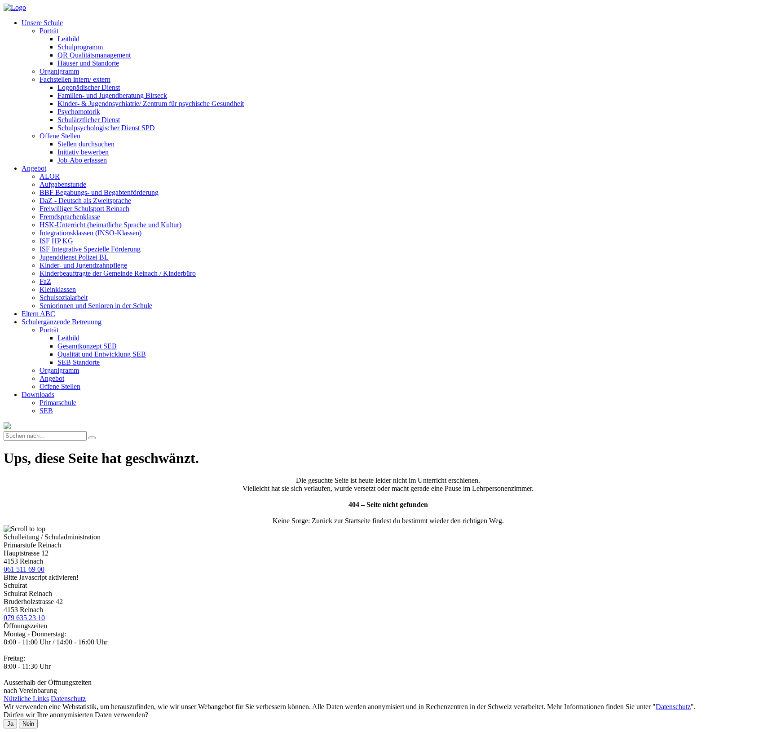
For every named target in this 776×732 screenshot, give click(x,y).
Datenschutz (68, 698)
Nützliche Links (26, 698)
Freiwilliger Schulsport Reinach (84, 208)
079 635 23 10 (24, 618)
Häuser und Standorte (88, 63)
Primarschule (58, 402)
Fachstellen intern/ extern (75, 79)
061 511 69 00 (24, 569)
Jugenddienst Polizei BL (74, 257)
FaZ (45, 281)
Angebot (34, 168)
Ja (10, 723)
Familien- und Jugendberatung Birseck (112, 95)
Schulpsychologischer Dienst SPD (106, 128)
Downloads (38, 394)
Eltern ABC (38, 313)
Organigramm (59, 71)
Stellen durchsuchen (86, 144)
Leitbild (68, 39)
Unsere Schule (42, 22)
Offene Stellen (60, 136)
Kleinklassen (58, 289)
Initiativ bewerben (83, 152)
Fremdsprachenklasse (70, 216)
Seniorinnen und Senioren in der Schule (96, 305)
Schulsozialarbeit (64, 297)
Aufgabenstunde (63, 184)
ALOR (50, 176)
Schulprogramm (80, 47)
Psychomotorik (78, 111)
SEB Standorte (78, 362)
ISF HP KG (56, 241)
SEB (46, 411)
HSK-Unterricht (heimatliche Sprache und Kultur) (110, 225)
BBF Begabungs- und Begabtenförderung (99, 192)
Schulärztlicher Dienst (88, 119)
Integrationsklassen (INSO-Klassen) (90, 233)
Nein (28, 723)
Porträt (49, 31)
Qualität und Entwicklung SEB (101, 354)
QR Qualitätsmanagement (94, 55)
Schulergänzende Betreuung (61, 322)
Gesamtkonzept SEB (87, 346)
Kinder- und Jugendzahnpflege (83, 265)
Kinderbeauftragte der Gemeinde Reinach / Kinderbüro (118, 273)
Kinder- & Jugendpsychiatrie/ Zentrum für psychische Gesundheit (150, 103)
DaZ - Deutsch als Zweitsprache (85, 200)
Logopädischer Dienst (88, 87)
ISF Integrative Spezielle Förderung (90, 249)
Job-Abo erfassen (82, 160)
